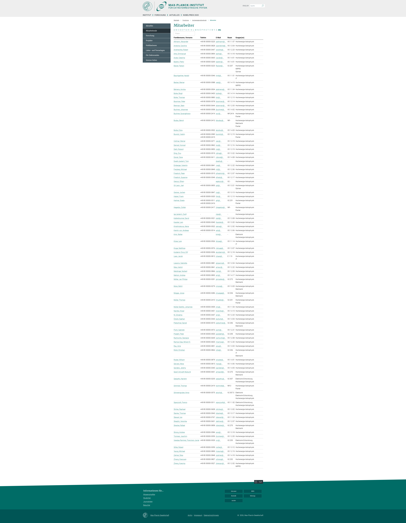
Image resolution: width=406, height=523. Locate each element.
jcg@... (218, 192)
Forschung (160, 15)
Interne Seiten (151, 60)
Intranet (233, 491)
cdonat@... (220, 157)
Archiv (234, 500)
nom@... (219, 271)
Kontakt (233, 496)
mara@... (219, 364)
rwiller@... (219, 447)
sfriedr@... (219, 177)
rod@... (218, 149)
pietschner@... (221, 323)
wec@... (219, 141)
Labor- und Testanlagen (155, 50)
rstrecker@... (220, 425)
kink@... (219, 234)
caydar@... (220, 58)
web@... (219, 82)
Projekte (149, 41)
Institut (147, 15)
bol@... (218, 97)
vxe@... (218, 165)
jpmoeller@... (221, 279)
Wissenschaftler (149, 495)
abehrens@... (221, 89)
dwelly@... (220, 161)
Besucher (146, 505)
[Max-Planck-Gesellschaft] (146, 515)
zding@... (219, 153)
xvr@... (218, 440)
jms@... (219, 307)
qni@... (218, 315)
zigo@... (219, 214)
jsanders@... (220, 368)
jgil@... (218, 185)
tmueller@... (220, 300)
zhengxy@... (220, 463)
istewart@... (220, 417)
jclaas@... (219, 256)
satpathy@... (220, 379)
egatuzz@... (220, 181)
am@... (218, 275)
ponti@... (219, 330)
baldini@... (220, 62)
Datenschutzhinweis (211, 515)
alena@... (219, 226)
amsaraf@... (220, 372)
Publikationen (151, 45)
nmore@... (220, 286)
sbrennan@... (221, 106)
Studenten (147, 498)
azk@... (218, 230)
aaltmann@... (221, 42)
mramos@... (220, 342)
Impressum (198, 515)
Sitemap (252, 496)
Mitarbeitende (151, 31)
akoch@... (219, 393)
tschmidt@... (220, 386)
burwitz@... (220, 134)
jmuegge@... (220, 293)
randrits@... (220, 50)
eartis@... (219, 54)
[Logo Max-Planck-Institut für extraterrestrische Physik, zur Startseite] (182, 6)
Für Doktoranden (152, 55)
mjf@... (218, 169)
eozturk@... (220, 319)
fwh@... (219, 196)
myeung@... (220, 451)
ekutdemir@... (221, 252)
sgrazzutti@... (221, 402)
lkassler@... (220, 222)
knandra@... (220, 311)
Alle (219, 30)
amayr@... (220, 267)
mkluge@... (220, 248)
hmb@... (219, 76)
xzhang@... (220, 459)
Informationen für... (153, 491)
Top (260, 482)
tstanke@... (220, 413)
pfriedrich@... (221, 173)
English (246, 6)
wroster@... (220, 360)
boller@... (219, 93)
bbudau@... (220, 120)
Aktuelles (174, 15)
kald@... (219, 218)
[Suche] (263, 5)
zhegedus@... (221, 207)
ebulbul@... (220, 130)
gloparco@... (220, 263)
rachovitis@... (221, 338)
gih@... (218, 200)
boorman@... (221, 101)
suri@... (219, 114)
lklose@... (219, 241)
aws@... (219, 432)
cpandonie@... (221, 46)
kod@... (219, 145)
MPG (252, 491)
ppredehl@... (220, 334)
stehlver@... (220, 421)
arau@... (219, 346)
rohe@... (219, 350)
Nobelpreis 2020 (191, 15)
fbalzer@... (220, 66)
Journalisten (148, 502)
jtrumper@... (220, 436)
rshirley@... (220, 409)
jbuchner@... (220, 110)
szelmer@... (220, 455)
